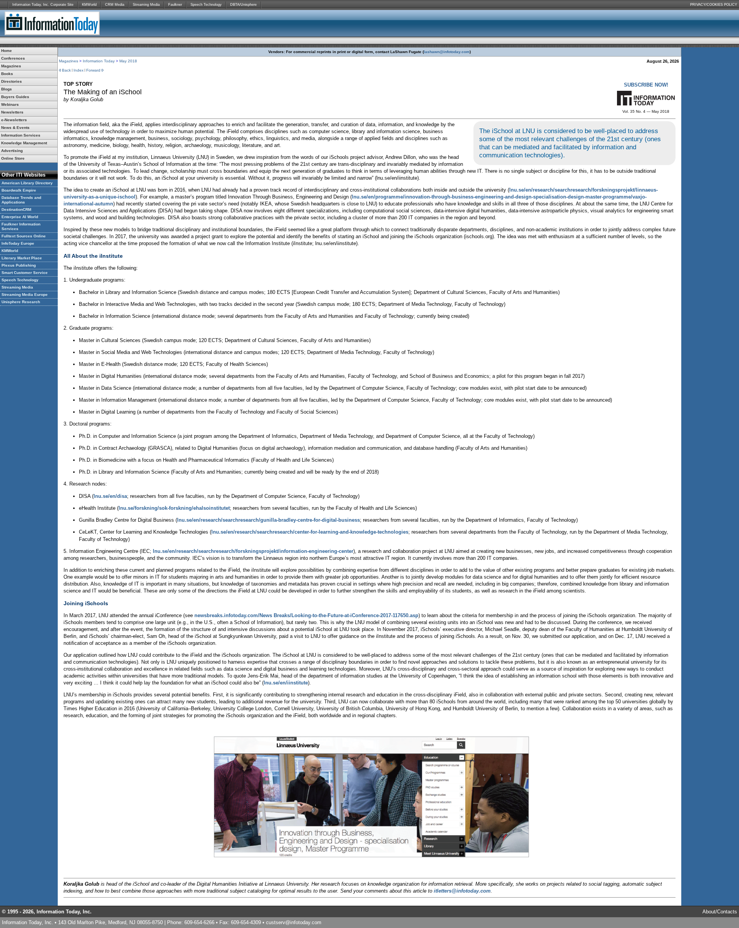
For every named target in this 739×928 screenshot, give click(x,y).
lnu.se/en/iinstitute (286, 683)
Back (66, 70)
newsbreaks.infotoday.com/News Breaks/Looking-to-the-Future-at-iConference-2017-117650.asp (306, 615)
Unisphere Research (21, 302)
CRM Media (114, 5)
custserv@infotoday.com (293, 922)
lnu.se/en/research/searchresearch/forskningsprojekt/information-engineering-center (253, 551)
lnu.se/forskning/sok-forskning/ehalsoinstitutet (174, 508)
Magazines (68, 61)
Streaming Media (146, 5)
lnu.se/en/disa (110, 496)
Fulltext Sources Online (24, 236)
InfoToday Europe (18, 243)
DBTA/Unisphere (243, 5)
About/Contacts (719, 912)
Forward (93, 70)
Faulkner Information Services (21, 226)
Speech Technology (206, 5)
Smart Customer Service (25, 272)
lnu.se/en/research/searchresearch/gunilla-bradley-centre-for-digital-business (268, 520)
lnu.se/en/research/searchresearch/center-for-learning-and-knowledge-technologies (309, 532)
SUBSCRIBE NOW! (646, 85)
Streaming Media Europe (25, 294)
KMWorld (89, 5)
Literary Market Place (22, 258)
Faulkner (175, 5)
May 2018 (128, 61)
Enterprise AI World (20, 217)
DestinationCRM (16, 209)
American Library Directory (27, 183)
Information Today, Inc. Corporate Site (43, 5)
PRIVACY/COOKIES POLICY (713, 5)
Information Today (99, 61)
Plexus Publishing (19, 265)
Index (79, 70)
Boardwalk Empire (19, 190)
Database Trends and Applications (21, 199)
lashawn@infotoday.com (447, 52)
